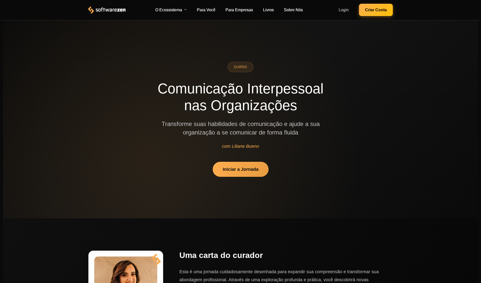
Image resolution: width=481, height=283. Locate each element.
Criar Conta (376, 10)
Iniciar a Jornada (241, 169)
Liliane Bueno (245, 146)
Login (344, 10)
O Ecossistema (168, 10)
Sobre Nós (293, 10)
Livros (268, 10)
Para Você (206, 10)
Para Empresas (239, 10)
